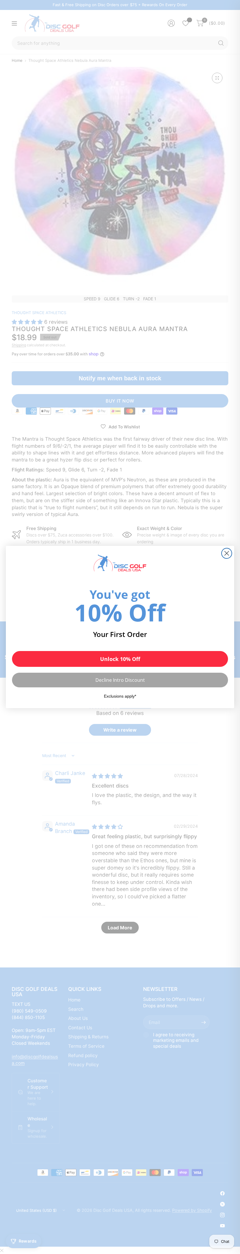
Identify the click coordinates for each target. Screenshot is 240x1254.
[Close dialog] (227, 553)
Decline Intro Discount (120, 680)
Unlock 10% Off (120, 658)
